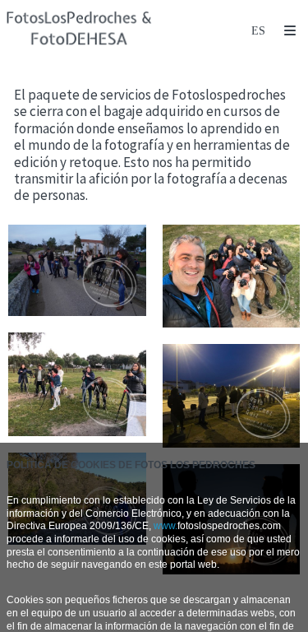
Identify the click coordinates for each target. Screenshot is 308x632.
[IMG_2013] (232, 276)
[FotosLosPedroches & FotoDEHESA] (79, 31)
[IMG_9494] (232, 396)
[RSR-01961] (77, 270)
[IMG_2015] (77, 384)
